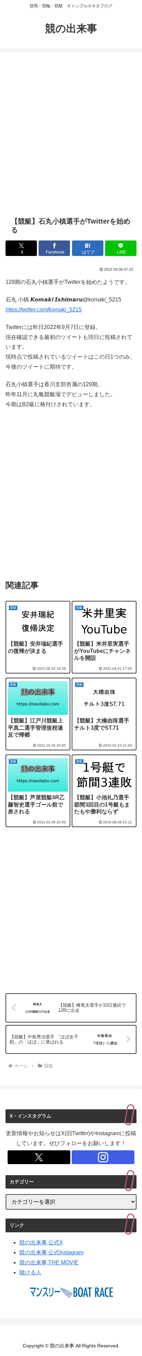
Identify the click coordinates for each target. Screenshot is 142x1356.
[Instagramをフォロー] (103, 1157)
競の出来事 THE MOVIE (49, 1262)
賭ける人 (30, 1272)
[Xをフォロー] (39, 1157)
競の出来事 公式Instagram (51, 1252)
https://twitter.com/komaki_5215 (44, 309)
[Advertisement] (71, 134)
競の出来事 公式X (41, 1242)
